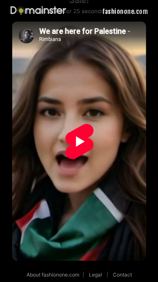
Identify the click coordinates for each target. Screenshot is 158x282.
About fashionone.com (53, 274)
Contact (122, 274)
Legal (95, 274)
